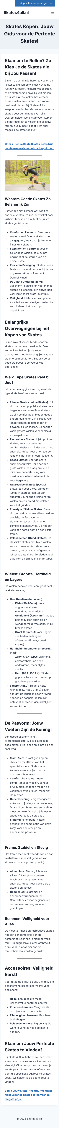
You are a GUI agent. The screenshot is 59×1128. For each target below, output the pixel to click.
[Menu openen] (52, 12)
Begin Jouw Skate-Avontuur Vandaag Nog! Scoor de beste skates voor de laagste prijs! (28, 1094)
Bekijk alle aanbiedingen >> (35, 3)
